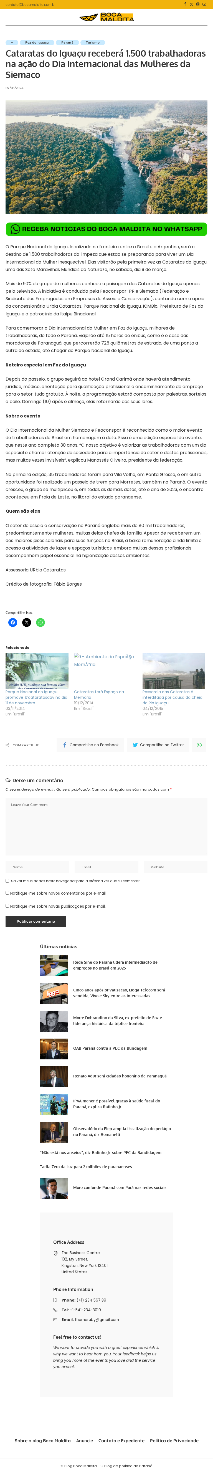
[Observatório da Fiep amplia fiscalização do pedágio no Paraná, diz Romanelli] (54, 1132)
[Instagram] (198, 4)
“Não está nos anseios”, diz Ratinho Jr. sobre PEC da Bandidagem (100, 1152)
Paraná (67, 42)
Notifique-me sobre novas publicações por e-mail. (58, 906)
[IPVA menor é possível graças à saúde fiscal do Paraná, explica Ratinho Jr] (54, 1104)
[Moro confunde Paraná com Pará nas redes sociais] (54, 1188)
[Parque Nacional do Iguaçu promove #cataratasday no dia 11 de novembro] (37, 671)
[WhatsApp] (199, 745)
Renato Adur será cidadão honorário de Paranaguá (120, 1076)
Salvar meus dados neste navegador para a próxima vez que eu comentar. (75, 881)
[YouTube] (204, 4)
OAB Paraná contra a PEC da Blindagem (110, 1048)
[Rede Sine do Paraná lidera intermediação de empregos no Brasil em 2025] (54, 965)
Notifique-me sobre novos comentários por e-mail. (58, 893)
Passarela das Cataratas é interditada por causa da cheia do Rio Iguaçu (172, 697)
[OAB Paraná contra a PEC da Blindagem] (54, 1049)
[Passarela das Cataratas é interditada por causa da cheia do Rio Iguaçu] (174, 671)
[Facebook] (185, 4)
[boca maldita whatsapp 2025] (106, 229)
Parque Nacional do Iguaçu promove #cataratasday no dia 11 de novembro (36, 697)
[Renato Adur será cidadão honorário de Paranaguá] (54, 1076)
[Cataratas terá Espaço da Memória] (105, 671)
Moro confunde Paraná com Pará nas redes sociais (119, 1187)
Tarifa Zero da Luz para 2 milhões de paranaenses (86, 1166)
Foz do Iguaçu (37, 42)
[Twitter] (191, 4)
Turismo (93, 42)
